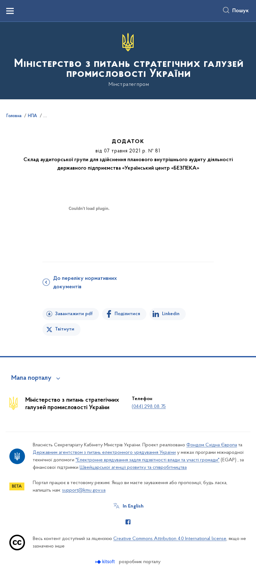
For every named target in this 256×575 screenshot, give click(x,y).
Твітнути (64, 329)
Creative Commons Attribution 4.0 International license (169, 538)
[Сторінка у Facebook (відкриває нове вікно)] (128, 522)
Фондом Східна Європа (211, 445)
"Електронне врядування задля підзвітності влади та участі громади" (147, 460)
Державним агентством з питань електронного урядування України (104, 452)
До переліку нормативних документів (85, 283)
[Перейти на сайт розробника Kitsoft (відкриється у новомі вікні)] (106, 561)
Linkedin (171, 313)
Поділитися (127, 313)
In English (133, 506)
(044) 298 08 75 (149, 406)
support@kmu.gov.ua (84, 490)
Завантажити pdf (74, 313)
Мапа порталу (31, 378)
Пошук (240, 11)
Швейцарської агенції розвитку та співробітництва (133, 467)
